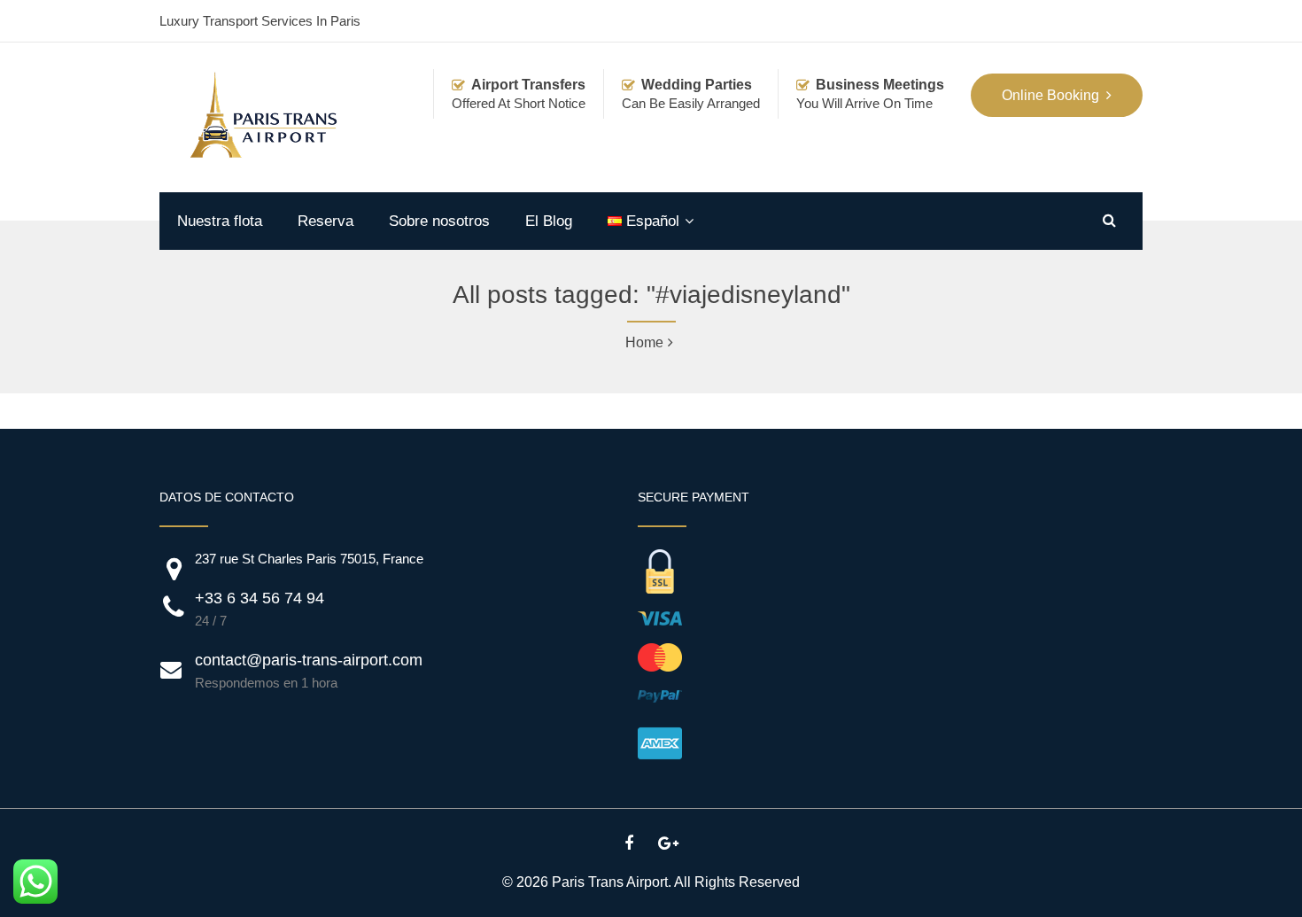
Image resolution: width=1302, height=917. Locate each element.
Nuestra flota (219, 221)
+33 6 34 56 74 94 (259, 598)
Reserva (325, 221)
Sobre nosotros (439, 221)
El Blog (548, 221)
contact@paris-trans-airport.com (308, 660)
